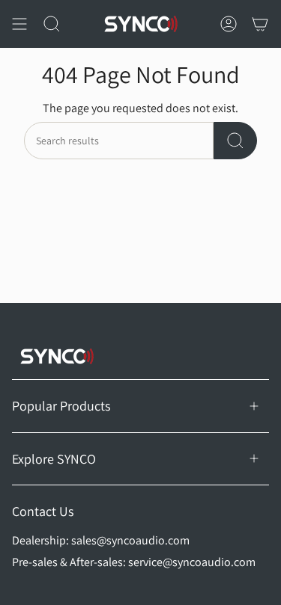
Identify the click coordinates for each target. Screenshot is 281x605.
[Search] (235, 140)
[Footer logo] (57, 356)
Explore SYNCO (54, 458)
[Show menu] (19, 24)
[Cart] (260, 24)
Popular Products (61, 405)
